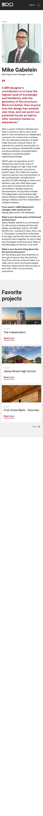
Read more (9, 338)
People (5, 22)
